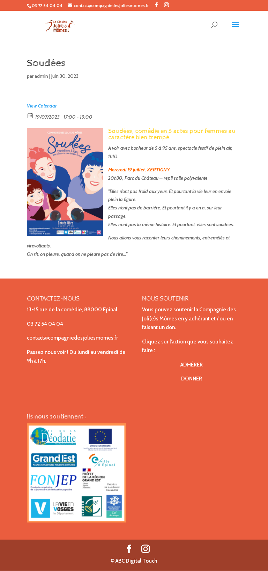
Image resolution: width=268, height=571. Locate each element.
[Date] (30, 115)
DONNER (191, 379)
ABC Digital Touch (135, 561)
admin (41, 76)
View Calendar (42, 106)
